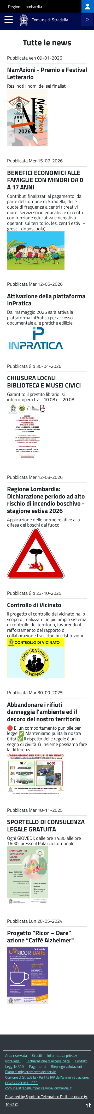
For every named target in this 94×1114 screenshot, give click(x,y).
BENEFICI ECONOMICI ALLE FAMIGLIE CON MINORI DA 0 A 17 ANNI (45, 180)
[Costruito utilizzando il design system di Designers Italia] (88, 1106)
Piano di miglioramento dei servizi (30, 1071)
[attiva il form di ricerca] (87, 20)
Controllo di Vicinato (34, 604)
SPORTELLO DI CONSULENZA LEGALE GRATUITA (46, 825)
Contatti (81, 1061)
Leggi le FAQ (14, 1066)
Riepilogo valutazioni (66, 1066)
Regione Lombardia (25, 6)
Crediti (37, 1055)
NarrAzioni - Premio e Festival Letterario (47, 73)
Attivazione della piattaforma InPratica (46, 299)
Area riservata (16, 1055)
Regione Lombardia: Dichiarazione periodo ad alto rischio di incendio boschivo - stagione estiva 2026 (46, 499)
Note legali (13, 1061)
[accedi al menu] (8, 19)
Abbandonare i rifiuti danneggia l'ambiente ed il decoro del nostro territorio (43, 712)
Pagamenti (37, 1066)
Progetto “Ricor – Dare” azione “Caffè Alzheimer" (40, 936)
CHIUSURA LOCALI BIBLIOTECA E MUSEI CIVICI (44, 381)
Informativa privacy (62, 1055)
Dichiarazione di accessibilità (48, 1061)
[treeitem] (87, 6)
